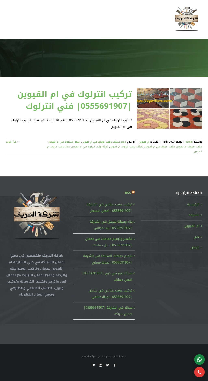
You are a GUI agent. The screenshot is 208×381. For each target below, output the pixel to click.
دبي (196, 236)
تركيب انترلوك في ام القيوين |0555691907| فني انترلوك (74, 100)
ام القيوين (144, 142)
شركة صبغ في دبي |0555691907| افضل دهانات (107, 276)
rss (128, 193)
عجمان (195, 247)
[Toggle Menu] (9, 19)
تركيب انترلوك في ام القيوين (160, 146)
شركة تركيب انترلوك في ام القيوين (89, 146)
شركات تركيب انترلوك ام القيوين (126, 146)
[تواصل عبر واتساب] (199, 359)
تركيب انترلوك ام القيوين (189, 146)
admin (189, 142)
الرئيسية (193, 204)
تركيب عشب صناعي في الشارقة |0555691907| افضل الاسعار (109, 207)
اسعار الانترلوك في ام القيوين (64, 142)
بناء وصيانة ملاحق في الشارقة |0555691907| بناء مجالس (111, 224)
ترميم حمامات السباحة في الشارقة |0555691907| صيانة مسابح (107, 259)
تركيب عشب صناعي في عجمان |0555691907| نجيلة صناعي (110, 293)
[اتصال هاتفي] (199, 372)
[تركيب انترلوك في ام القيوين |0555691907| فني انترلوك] (169, 108)
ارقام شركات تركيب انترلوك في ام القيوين (104, 142)
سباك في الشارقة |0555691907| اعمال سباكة (108, 310)
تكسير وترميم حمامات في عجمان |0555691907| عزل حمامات (108, 242)
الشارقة (194, 215)
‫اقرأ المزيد (11, 142)
